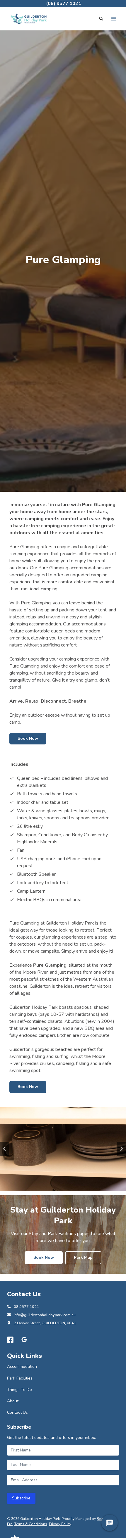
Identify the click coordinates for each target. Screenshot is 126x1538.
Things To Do (19, 1389)
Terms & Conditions (30, 1524)
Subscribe (21, 1498)
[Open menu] (113, 18)
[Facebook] (10, 1340)
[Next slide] (121, 1149)
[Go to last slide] (4, 1149)
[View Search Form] (101, 19)
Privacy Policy (60, 1524)
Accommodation (22, 1366)
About (12, 1401)
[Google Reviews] (24, 1340)
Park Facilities (20, 1378)
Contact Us (17, 1412)
